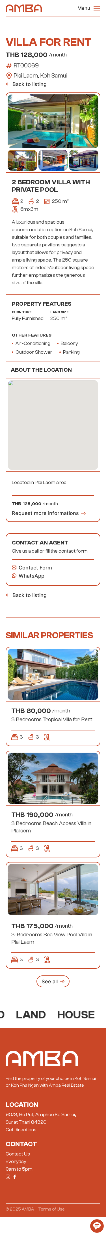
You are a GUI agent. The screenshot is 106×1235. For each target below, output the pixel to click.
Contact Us (18, 1154)
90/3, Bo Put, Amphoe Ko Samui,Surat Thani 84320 (41, 1118)
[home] (24, 8)
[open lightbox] (53, 121)
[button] (88, 8)
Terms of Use (51, 1209)
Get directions (21, 1130)
